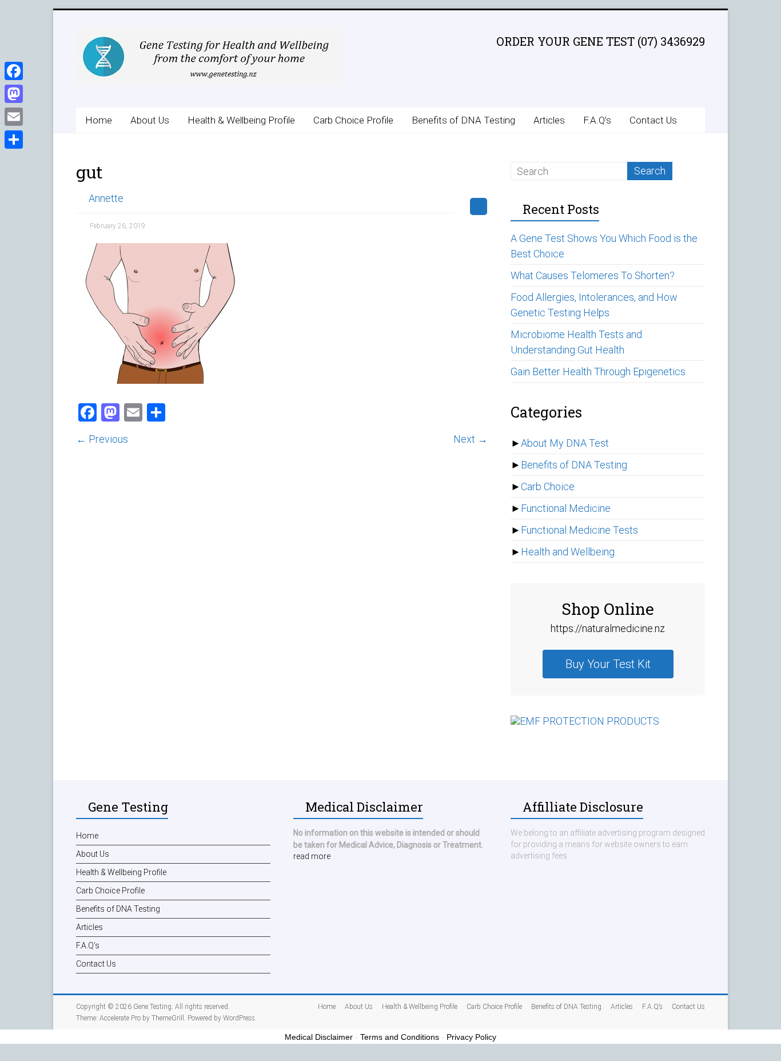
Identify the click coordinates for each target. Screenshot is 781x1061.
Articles (549, 120)
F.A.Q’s (597, 120)
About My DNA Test (565, 443)
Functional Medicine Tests (579, 530)
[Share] (13, 139)
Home (98, 120)
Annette (106, 198)
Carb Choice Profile (353, 120)
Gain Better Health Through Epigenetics (598, 371)
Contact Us (653, 120)
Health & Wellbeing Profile (241, 120)
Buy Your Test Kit (608, 664)
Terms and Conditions (399, 1037)
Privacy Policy (471, 1037)
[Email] (13, 116)
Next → (470, 439)
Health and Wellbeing (568, 552)
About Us (149, 120)
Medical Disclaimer (319, 1037)
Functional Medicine (566, 508)
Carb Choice (548, 486)
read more (311, 856)
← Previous (102, 439)
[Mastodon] (13, 93)
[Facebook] (13, 70)
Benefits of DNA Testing (463, 120)
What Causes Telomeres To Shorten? (593, 275)
